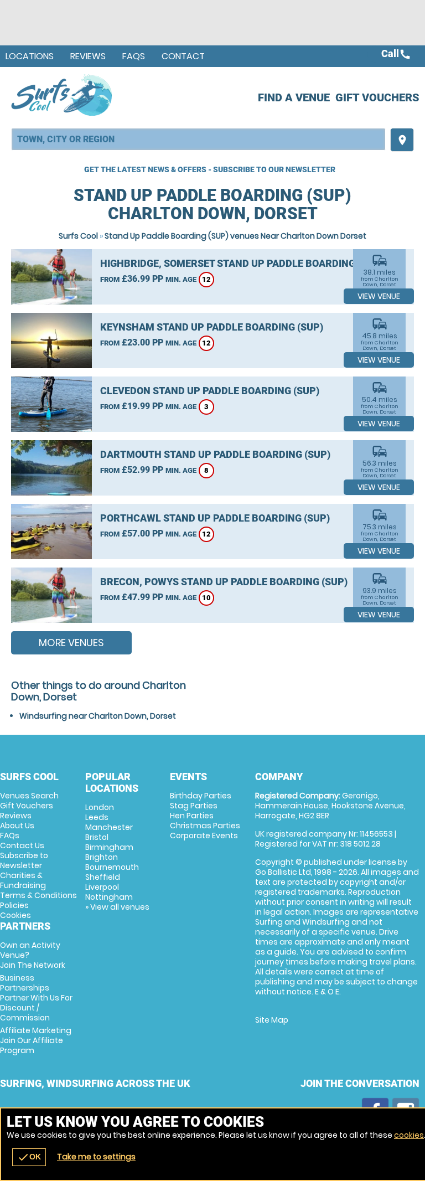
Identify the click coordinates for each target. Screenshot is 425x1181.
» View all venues (117, 906)
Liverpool (102, 887)
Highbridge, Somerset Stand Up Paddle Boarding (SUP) (241, 263)
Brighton (101, 857)
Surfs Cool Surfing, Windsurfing (62, 94)
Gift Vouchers (377, 97)
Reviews (88, 56)
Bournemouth (112, 867)
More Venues (71, 642)
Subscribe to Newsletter (24, 860)
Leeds (96, 817)
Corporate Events (204, 835)
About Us (17, 825)
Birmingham (109, 847)
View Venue (378, 296)
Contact (183, 56)
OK (29, 1157)
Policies (14, 905)
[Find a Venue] (198, 139)
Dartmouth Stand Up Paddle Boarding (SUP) (215, 454)
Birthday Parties (200, 795)
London (99, 807)
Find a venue (294, 97)
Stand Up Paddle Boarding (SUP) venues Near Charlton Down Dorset (235, 235)
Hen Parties (192, 815)
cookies (409, 1135)
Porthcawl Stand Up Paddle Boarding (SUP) (215, 518)
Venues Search (29, 795)
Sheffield (102, 877)
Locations (30, 56)
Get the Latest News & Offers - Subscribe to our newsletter (209, 169)
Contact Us (22, 845)
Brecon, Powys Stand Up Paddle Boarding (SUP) (224, 581)
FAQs (133, 56)
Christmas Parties (205, 825)
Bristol (96, 837)
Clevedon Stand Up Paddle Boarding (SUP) (209, 390)
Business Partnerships (36, 997)
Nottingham (109, 896)
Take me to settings (96, 1156)
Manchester (109, 827)
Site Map (271, 1019)
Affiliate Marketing (35, 1040)
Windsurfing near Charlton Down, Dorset (97, 715)
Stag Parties (193, 805)
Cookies (15, 915)
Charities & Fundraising (23, 880)
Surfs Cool (78, 235)
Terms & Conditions (38, 895)
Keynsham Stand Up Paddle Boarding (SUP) (211, 327)
